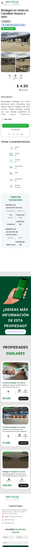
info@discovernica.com (16, 516)
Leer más (8, 119)
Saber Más (23, 398)
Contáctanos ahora (15, 332)
